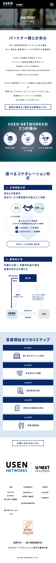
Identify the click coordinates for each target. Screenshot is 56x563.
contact (45, 497)
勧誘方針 (17, 542)
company (28, 486)
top (10, 486)
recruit (45, 492)
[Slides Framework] (13, 6)
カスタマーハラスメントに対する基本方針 (28, 547)
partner (27, 492)
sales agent (28, 496)
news (45, 486)
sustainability (28, 503)
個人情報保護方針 (34, 542)
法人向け (10, 495)
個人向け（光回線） (11, 499)
